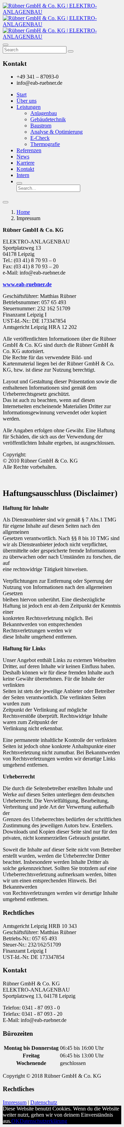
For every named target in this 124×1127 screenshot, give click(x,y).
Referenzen (29, 150)
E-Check (40, 138)
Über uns (27, 101)
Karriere (25, 163)
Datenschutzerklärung (43, 1121)
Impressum (15, 1102)
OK (15, 1121)
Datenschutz (43, 1102)
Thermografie (45, 144)
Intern (23, 175)
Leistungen (29, 107)
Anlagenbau (43, 113)
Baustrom (40, 125)
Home (23, 212)
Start (22, 94)
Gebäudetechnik (48, 119)
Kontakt (25, 169)
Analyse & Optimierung (56, 132)
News (23, 156)
